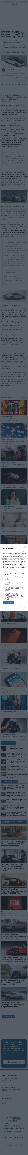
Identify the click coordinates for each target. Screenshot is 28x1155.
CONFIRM (8, 602)
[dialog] (14, 577)
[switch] (22, 577)
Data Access (14, 607)
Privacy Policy (22, 607)
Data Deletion (5, 607)
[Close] (25, 547)
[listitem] (14, 574)
